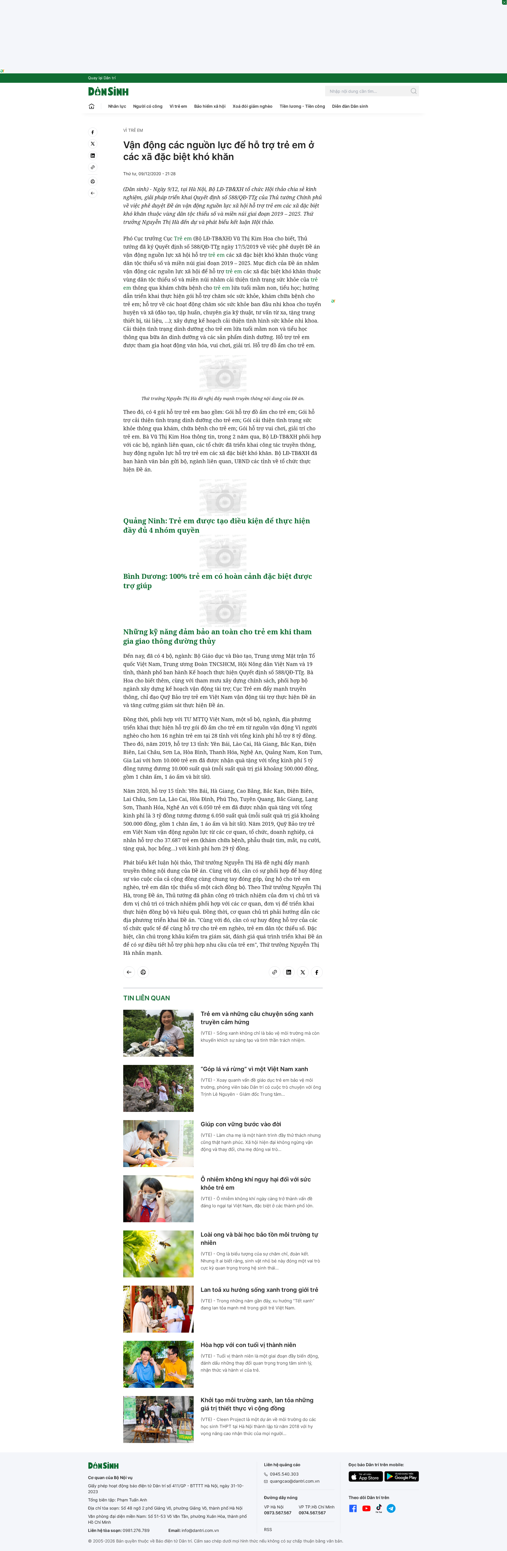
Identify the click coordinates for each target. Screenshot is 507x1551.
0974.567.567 (312, 1512)
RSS (268, 1529)
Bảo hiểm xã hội (210, 106)
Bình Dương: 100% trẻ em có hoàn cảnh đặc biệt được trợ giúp (217, 580)
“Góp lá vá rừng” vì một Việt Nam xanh (254, 1069)
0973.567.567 (277, 1512)
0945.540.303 (284, 1473)
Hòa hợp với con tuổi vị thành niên (248, 1344)
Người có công (148, 106)
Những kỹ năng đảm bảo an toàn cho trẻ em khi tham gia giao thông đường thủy (217, 636)
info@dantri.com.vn (200, 1530)
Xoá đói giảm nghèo (253, 106)
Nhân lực (117, 106)
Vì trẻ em (178, 106)
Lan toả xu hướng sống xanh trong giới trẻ (259, 1289)
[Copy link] (92, 167)
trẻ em (216, 254)
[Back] (92, 193)
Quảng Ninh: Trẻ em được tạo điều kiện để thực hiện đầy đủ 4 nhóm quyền (216, 525)
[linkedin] (92, 155)
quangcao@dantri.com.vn (295, 1480)
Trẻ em (183, 238)
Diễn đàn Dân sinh (350, 106)
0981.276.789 (136, 1530)
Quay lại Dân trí (102, 77)
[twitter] (92, 144)
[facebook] (92, 132)
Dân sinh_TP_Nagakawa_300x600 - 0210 (375, 134)
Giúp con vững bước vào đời (241, 1124)
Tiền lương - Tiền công (302, 106)
